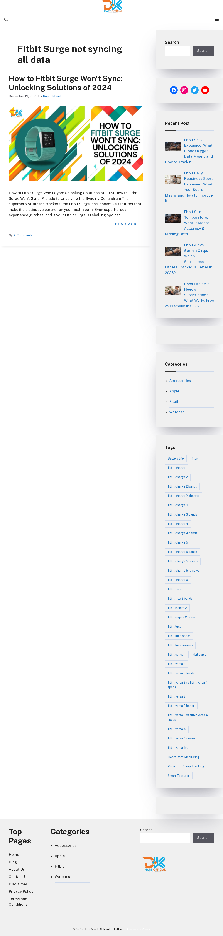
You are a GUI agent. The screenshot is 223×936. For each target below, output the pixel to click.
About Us (17, 869)
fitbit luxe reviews (180, 645)
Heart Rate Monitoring (183, 757)
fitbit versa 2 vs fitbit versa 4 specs (188, 685)
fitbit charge (176, 468)
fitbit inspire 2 (177, 608)
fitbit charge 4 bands (182, 533)
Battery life (176, 458)
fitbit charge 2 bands (182, 486)
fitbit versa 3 (177, 696)
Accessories (180, 381)
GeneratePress (138, 929)
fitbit (194, 458)
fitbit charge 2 (178, 477)
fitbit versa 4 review (182, 738)
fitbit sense (176, 654)
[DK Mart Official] (112, 6)
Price (171, 766)
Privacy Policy (21, 891)
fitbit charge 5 (178, 542)
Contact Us (19, 877)
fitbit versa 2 (176, 664)
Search (172, 42)
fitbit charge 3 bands (182, 514)
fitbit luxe (174, 626)
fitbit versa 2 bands (181, 673)
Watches (177, 412)
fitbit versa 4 (177, 729)
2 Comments (23, 235)
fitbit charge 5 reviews (183, 570)
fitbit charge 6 (178, 580)
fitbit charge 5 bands (182, 552)
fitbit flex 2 (175, 589)
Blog (13, 862)
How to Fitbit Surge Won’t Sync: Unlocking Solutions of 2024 (66, 83)
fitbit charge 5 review (183, 561)
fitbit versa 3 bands (181, 706)
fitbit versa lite (178, 747)
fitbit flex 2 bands (180, 598)
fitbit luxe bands (179, 636)
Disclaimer (18, 884)
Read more (127, 224)
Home (14, 854)
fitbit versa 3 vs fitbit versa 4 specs (188, 717)
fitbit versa (198, 654)
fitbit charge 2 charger (183, 496)
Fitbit (173, 401)
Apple (174, 391)
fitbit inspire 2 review (182, 617)
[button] (6, 19)
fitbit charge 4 (178, 524)
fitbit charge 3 (178, 505)
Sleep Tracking (193, 766)
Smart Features (179, 775)
